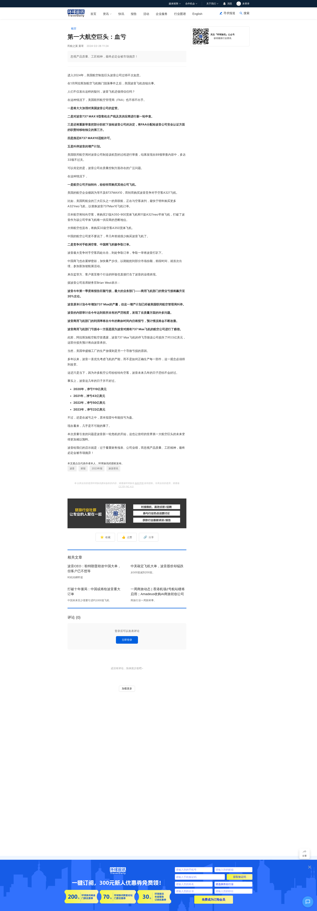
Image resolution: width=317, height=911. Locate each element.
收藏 (105, 537)
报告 (134, 13)
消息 (229, 3)
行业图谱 (180, 13)
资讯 (106, 13)
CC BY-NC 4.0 (126, 486)
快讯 (121, 13)
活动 (146, 13)
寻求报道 (229, 13)
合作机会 (190, 3)
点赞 (127, 537)
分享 (148, 537)
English (197, 13)
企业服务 (161, 13)
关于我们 (211, 3)
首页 (93, 13)
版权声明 (139, 483)
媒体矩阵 (173, 3)
